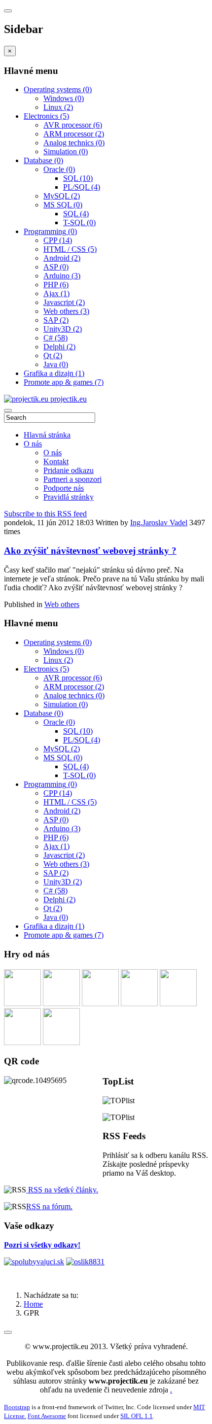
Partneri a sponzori (72, 479)
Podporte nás (63, 488)
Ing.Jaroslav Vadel (158, 522)
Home (33, 1304)
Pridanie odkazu (68, 470)
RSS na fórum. (49, 1206)
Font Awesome (47, 1416)
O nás (33, 444)
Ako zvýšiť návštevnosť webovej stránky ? (90, 550)
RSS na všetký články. (62, 1190)
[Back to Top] (8, 1332)
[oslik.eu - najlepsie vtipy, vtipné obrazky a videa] (85, 1261)
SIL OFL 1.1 (136, 1416)
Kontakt (56, 461)
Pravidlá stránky (68, 497)
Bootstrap (17, 1407)
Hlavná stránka (47, 435)
